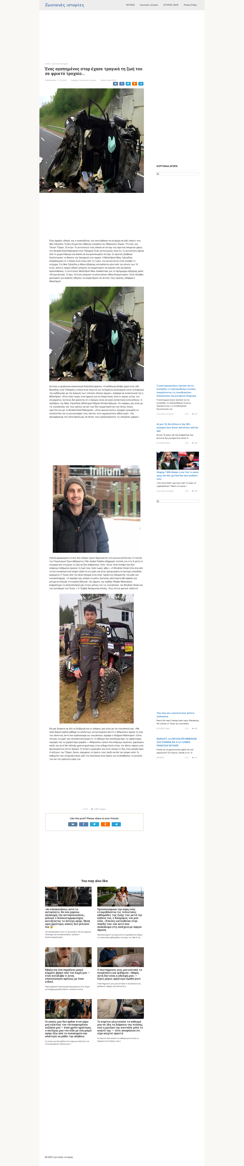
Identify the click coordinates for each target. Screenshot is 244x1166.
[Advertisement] (122, 34)
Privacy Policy (190, 5)
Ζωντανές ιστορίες (64, 5)
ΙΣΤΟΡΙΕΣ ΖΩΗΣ (171, 5)
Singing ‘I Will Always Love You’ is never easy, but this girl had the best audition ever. (178, 475)
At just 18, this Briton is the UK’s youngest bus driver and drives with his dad (177, 427)
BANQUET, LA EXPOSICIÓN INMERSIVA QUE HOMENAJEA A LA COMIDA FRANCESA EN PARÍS (177, 742)
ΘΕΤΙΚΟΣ (130, 5)
